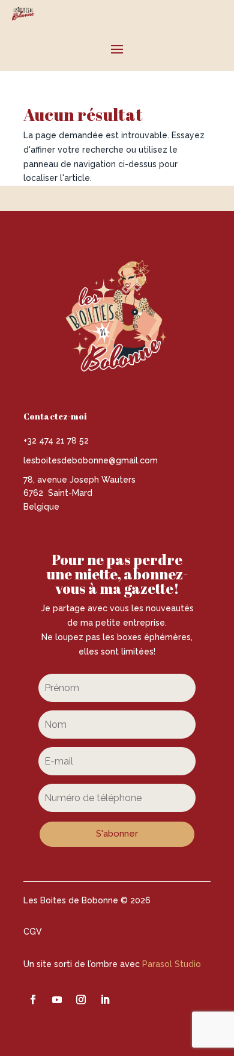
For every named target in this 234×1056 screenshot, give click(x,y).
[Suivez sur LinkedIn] (105, 999)
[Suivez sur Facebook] (33, 999)
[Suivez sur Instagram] (81, 999)
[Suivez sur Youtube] (57, 999)
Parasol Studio (171, 964)
